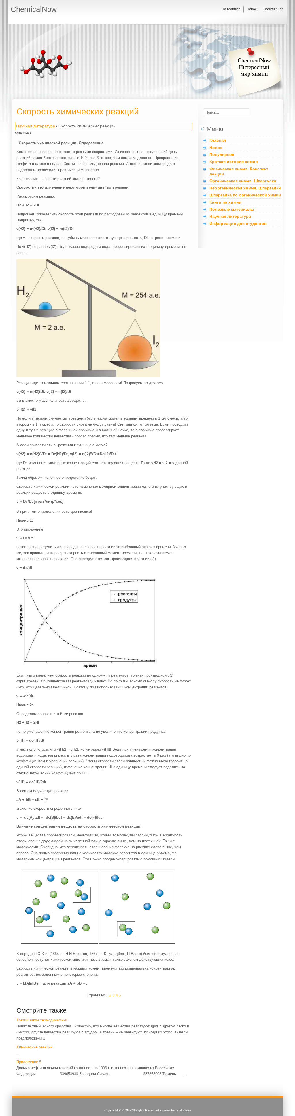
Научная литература (35, 126)
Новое (252, 9)
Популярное (273, 9)
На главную (231, 9)
